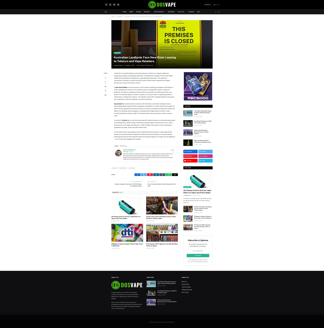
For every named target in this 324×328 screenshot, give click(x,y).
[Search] (218, 12)
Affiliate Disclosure (187, 289)
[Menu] (106, 12)
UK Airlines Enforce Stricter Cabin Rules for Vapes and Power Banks (125, 217)
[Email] (105, 95)
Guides (138, 11)
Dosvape (131, 151)
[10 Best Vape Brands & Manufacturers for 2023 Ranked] (188, 132)
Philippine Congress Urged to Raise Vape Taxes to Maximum (127, 245)
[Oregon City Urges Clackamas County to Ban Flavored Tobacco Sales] (162, 205)
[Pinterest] (105, 90)
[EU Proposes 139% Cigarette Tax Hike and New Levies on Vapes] (162, 233)
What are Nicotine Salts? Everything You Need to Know (202, 141)
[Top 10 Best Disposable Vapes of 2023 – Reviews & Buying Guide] (188, 113)
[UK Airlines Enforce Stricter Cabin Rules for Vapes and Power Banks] (127, 205)
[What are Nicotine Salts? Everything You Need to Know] (188, 142)
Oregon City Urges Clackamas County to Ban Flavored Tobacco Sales (161, 217)
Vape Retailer (123, 168)
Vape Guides (187, 187)
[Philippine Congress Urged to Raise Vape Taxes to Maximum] (127, 233)
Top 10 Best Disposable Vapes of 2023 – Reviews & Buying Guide (202, 112)
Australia (114, 168)
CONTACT (208, 4)
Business (171, 11)
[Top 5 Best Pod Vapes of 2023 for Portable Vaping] (188, 123)
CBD (198, 11)
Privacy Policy (198, 261)
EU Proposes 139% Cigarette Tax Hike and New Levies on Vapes (162, 245)
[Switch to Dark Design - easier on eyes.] (216, 12)
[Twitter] (105, 82)
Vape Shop (132, 168)
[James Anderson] (118, 156)
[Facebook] (105, 77)
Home (124, 11)
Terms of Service (186, 287)
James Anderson (119, 65)
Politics (181, 11)
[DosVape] (162, 4)
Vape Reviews (159, 11)
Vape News (117, 52)
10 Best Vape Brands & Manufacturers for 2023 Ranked (201, 132)
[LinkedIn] (105, 86)
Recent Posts (123, 146)
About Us (184, 281)
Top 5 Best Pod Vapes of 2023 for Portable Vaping (202, 122)
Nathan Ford (188, 195)
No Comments (141, 65)
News (131, 11)
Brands (147, 11)
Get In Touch (185, 292)
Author (116, 146)
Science (191, 11)
